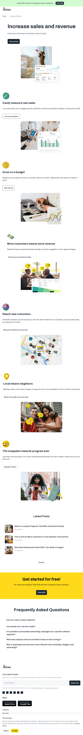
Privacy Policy (38, 688)
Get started (13, 41)
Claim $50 (59, 3)
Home (4, 16)
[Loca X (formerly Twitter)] (7, 692)
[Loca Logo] (8, 12)
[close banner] (80, 3)
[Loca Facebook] (11, 692)
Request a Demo (10, 467)
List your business (11, 116)
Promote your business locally (19, 257)
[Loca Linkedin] (14, 692)
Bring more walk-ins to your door (15, 330)
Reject (6, 731)
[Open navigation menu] (80, 10)
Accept (14, 731)
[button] (41, 620)
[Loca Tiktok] (18, 692)
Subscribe (75, 683)
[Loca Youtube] (22, 692)
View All (41, 562)
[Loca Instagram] (3, 692)
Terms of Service (50, 688)
